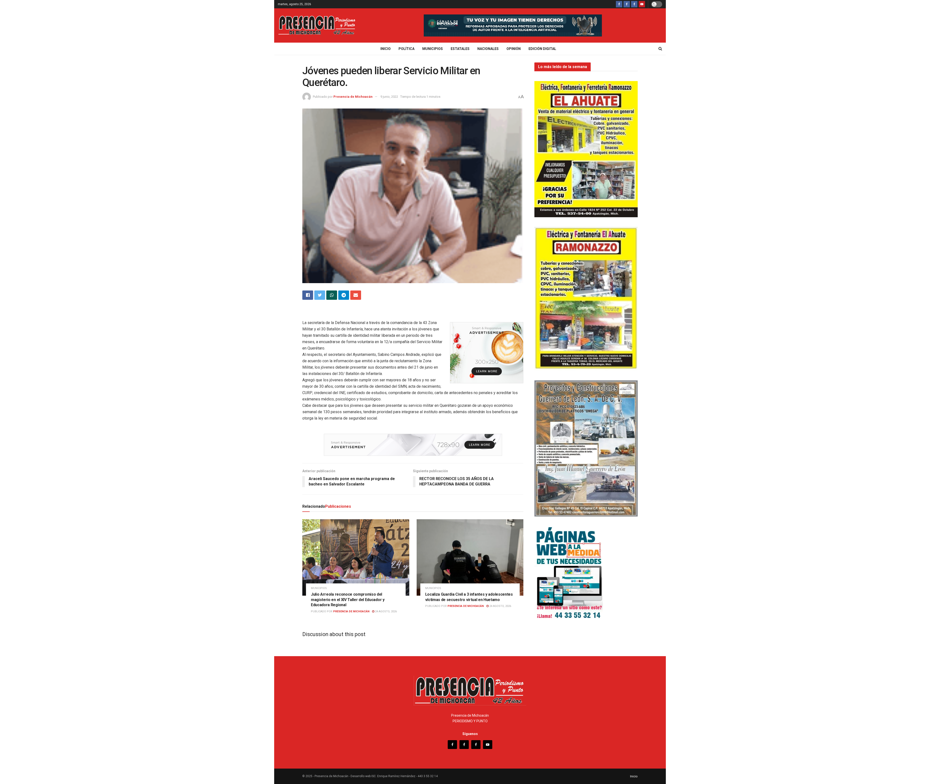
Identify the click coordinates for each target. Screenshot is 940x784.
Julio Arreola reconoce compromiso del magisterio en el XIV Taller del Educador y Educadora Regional (348, 599)
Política (406, 49)
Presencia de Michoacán (353, 96)
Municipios (432, 49)
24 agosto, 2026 (385, 611)
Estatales (460, 49)
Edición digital (542, 49)
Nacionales (488, 49)
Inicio (385, 49)
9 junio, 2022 (389, 96)
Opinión (513, 49)
